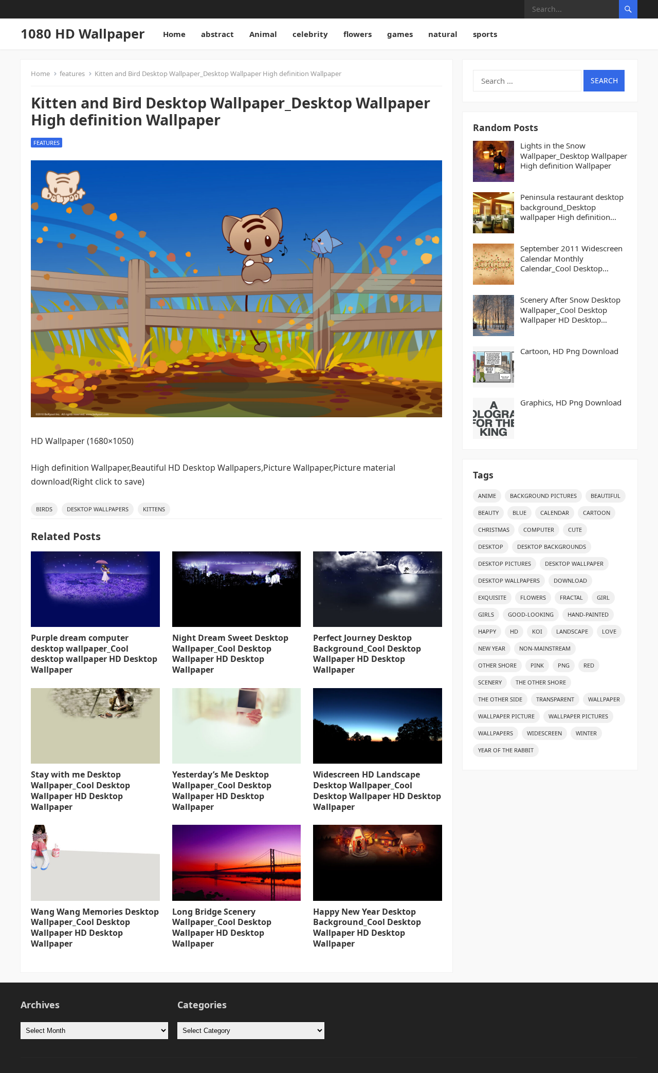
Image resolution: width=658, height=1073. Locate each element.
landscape (572, 631)
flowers (357, 34)
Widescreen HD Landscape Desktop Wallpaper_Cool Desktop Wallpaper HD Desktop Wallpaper (377, 790)
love (609, 631)
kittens (154, 509)
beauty (488, 512)
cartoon (596, 512)
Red (588, 665)
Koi (537, 631)
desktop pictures (504, 563)
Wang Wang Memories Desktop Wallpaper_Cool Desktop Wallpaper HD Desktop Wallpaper (95, 927)
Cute (575, 529)
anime (487, 495)
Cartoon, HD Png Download (569, 351)
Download (570, 580)
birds (44, 509)
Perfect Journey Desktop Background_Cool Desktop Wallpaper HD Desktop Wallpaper (367, 653)
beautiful (605, 495)
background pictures (543, 495)
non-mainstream (545, 648)
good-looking (531, 614)
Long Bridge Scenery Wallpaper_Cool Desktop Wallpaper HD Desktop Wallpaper (221, 927)
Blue (519, 512)
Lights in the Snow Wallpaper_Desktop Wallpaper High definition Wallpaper (573, 156)
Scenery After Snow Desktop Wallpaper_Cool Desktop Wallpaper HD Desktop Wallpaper (570, 310)
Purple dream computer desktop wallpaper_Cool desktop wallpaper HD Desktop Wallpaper (94, 653)
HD (514, 631)
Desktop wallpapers (98, 509)
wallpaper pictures (578, 716)
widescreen (544, 733)
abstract (217, 34)
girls (486, 614)
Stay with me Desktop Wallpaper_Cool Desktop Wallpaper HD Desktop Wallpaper (80, 790)
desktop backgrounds (551, 546)
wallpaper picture (506, 716)
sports (485, 34)
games (400, 34)
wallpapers (495, 733)
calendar (554, 512)
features (72, 73)
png (564, 665)
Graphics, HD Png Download (571, 403)
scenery (490, 682)
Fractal (571, 597)
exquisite (492, 597)
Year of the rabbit (506, 750)
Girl (603, 597)
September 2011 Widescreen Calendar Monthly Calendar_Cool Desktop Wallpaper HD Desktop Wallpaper (571, 259)
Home (174, 34)
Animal (263, 34)
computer (538, 529)
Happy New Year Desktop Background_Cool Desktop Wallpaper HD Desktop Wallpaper (367, 927)
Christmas (493, 529)
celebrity (310, 34)
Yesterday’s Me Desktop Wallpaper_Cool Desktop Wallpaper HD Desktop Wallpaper (221, 790)
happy (487, 631)
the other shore (541, 682)
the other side (500, 699)
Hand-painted (588, 614)
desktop (490, 546)
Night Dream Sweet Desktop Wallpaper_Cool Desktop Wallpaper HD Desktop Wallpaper (230, 653)
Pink (537, 665)
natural (443, 34)
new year (491, 648)
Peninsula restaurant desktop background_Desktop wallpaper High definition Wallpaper (572, 207)
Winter (586, 733)
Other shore (497, 665)
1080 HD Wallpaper (83, 34)
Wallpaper (604, 699)
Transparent (555, 699)
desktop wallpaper (574, 563)
